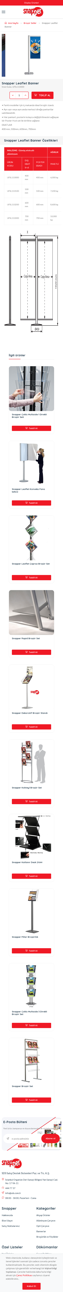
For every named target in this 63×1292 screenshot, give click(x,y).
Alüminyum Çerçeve (45, 1220)
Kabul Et (31, 1286)
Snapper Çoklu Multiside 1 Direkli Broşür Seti (29, 415)
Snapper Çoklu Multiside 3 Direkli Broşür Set (29, 1013)
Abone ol (50, 1138)
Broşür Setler (30, 23)
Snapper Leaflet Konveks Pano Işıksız (28, 490)
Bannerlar (41, 1231)
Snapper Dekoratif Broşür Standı (30, 713)
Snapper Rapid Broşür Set (26, 638)
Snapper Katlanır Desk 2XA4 (27, 862)
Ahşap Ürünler (43, 1215)
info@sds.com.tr (13, 1193)
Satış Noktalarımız (11, 1226)
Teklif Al (33, 428)
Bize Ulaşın (7, 1220)
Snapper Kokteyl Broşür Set (27, 787)
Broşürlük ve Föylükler (47, 1236)
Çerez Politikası (24, 1275)
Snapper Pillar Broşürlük (25, 937)
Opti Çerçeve (42, 1226)
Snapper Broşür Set (22, 1086)
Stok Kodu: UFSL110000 (13, 87)
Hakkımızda (7, 1215)
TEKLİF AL (44, 95)
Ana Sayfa (13, 23)
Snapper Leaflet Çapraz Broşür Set (31, 563)
